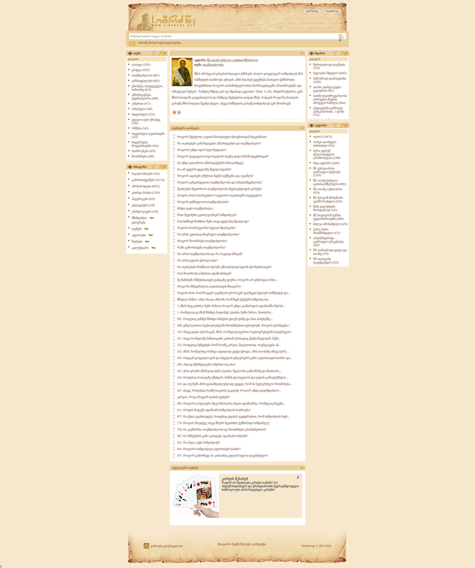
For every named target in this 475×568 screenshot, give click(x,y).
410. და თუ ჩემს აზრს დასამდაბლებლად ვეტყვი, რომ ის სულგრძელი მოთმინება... (234, 384)
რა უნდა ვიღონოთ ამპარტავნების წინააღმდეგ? (210, 162)
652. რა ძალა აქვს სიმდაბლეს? (198, 442)
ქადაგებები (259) (143, 205)
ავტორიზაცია (312, 11)
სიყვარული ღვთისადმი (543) (148, 135)
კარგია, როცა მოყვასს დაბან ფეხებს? (203, 397)
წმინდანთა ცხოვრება (140, 220)
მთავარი (140, 166)
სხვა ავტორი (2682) (326, 163)
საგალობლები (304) (146, 173)
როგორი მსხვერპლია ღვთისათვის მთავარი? (209, 286)
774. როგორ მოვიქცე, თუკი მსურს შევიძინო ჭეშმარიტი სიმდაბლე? (223, 423)
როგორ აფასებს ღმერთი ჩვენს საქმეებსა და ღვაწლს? (215, 175)
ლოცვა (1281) (141, 64)
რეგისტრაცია (332, 11)
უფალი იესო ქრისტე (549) (146, 121)
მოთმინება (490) (143, 156)
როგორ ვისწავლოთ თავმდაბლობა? (203, 201)
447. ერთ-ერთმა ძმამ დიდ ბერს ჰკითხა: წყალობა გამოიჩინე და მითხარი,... (229, 371)
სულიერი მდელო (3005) (329, 73)
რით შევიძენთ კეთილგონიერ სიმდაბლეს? (207, 214)
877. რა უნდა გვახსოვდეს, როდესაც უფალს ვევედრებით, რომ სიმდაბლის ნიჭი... (233, 416)
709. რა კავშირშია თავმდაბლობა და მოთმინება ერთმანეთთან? (221, 429)
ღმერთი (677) (141, 103)
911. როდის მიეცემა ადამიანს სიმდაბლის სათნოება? (214, 410)
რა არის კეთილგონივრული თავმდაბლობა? (208, 234)
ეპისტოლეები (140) (145, 211)
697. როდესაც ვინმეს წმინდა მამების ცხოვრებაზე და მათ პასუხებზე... (225, 319)
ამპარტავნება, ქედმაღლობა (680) (145, 96)
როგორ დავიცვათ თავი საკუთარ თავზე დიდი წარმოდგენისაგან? (223, 156)
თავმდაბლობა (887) (146, 75)
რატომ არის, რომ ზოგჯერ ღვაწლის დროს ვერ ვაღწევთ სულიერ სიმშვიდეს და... (233, 292)
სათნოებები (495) (143, 151)
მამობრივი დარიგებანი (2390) (329, 80)
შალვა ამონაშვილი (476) (330, 224)
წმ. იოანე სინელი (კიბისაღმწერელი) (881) (329, 182)
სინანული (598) (142, 109)
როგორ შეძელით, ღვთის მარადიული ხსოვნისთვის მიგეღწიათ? (222, 136)
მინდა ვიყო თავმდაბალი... (195, 208)
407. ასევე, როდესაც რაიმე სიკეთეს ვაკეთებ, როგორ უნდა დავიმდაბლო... (229, 390)
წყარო (320, 53)
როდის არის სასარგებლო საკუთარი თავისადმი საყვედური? (219, 195)
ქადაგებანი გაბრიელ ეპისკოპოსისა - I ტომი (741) (328, 111)
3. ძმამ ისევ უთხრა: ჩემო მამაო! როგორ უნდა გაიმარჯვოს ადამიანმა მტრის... (231, 306)
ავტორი (321, 125)
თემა (137, 53)
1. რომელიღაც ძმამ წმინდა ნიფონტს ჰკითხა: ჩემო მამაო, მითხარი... (225, 312)
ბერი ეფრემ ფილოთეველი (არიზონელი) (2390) (326, 154)
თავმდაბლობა (213, 64)
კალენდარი (141, 247)
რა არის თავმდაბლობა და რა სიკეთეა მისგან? (210, 253)
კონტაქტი (259, 544)
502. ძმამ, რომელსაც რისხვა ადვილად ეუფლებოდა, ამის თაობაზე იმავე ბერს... (232, 351)
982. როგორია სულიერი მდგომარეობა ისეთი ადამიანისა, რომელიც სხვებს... (231, 403)
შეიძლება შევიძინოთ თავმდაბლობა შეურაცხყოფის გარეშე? (219, 188)
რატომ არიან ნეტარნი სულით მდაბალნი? (206, 227)
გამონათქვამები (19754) (148, 180)
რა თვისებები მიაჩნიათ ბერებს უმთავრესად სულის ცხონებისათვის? (224, 266)
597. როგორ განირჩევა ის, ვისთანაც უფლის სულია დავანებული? (222, 455)
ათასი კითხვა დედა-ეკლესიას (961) (327, 88)
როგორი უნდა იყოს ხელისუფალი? (201, 149)
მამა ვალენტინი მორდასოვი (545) (325, 208)
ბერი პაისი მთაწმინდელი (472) (326, 231)
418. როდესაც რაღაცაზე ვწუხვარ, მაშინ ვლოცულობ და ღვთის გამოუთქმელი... (232, 377)
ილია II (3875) (322, 136)
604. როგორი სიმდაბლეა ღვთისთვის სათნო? (209, 449)
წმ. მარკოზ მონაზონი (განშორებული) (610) (328, 199)
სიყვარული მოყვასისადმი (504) (145, 144)
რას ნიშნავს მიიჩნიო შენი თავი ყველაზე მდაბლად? (213, 221)
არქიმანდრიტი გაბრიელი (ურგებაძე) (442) (328, 242)
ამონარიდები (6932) (145, 186)
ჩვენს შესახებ (241, 544)
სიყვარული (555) (143, 114)
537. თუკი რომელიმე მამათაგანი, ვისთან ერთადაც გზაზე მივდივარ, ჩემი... (229, 338)
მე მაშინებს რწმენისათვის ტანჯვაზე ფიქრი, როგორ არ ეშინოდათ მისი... (227, 279)
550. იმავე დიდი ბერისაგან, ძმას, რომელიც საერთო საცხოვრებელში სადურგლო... (235, 332)
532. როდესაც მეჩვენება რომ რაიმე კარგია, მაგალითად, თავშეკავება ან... (229, 345)
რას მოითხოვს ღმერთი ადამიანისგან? (204, 273)
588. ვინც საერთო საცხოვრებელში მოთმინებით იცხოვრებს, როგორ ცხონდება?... (234, 325)
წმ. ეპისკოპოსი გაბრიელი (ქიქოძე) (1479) (326, 172)
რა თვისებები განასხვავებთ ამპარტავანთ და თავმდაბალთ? (219, 143)
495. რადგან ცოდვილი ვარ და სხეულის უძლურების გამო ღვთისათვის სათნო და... (234, 358)
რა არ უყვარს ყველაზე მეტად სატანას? (204, 169)
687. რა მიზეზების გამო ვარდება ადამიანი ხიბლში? (212, 436)
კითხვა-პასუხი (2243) (146, 192)
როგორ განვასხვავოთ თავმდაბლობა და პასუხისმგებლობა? (219, 182)
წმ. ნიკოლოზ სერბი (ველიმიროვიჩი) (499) (328, 217)
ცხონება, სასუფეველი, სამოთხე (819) (147, 88)
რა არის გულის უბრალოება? (197, 260)
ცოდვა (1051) (141, 70)
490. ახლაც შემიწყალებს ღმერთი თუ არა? (206, 364)
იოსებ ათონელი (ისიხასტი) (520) (324, 143)
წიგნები (138, 241)
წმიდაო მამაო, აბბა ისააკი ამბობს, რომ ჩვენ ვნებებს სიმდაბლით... (223, 299)
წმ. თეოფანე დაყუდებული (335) (326, 260)
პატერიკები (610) (143, 198)
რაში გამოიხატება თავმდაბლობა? (201, 247)
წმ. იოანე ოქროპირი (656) (327, 191)
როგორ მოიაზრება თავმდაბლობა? (202, 240)
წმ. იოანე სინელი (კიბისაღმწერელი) (232, 60)
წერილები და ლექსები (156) (329, 66)
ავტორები (140, 235)
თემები (138, 228)
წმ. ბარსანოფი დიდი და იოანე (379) (330, 252)
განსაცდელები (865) (146, 80)
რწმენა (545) (140, 128)
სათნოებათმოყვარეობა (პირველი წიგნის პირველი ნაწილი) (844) (330, 99)
